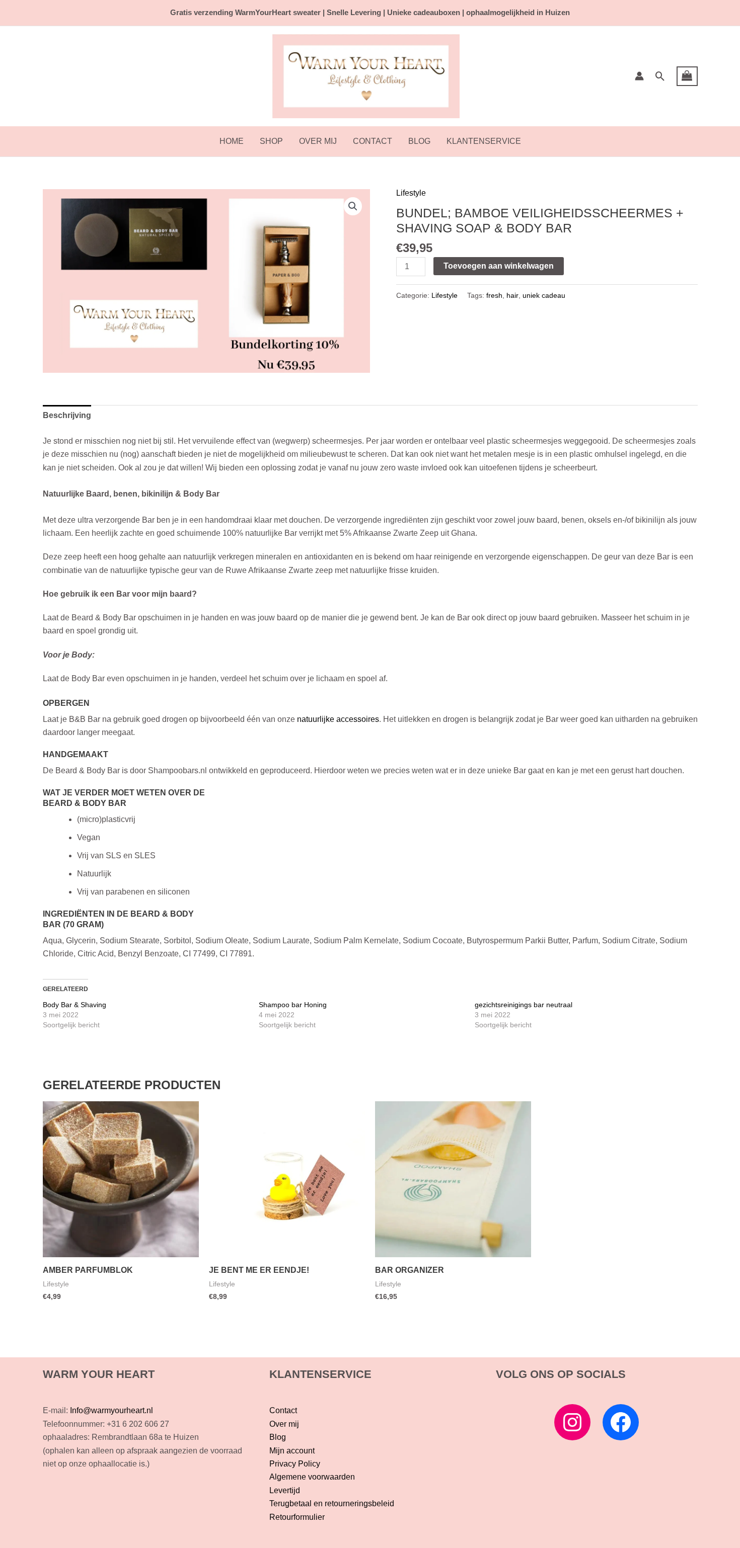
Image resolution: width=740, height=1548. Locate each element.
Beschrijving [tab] (67, 415)
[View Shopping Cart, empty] (687, 76)
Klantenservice (484, 141)
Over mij (318, 141)
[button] (660, 76)
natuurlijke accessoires (338, 719)
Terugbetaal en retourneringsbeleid (331, 1503)
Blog (419, 141)
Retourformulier (297, 1517)
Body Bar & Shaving (74, 1005)
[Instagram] (572, 1422)
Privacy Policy (294, 1463)
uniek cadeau (544, 295)
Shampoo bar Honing (293, 1005)
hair (512, 295)
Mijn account (292, 1450)
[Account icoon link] (639, 75)
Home (231, 141)
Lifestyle (411, 193)
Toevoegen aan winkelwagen (498, 266)
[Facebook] (621, 1422)
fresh (494, 295)
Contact (372, 141)
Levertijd (284, 1490)
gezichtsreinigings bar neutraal (523, 1005)
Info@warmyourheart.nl (111, 1410)
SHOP (271, 141)
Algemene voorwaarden (312, 1477)
